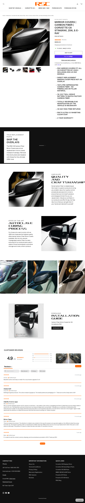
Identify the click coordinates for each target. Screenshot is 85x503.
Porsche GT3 (57, 8)
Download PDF (57, 328)
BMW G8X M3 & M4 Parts (63, 472)
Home (4, 15)
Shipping (57, 45)
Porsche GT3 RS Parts (62, 478)
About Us (31, 464)
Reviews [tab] (8, 367)
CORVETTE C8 (30, 8)
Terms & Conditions (35, 467)
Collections (8, 15)
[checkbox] (42, 371)
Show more (42, 443)
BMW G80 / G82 (44, 8)
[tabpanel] (42, 408)
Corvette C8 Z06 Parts (62, 469)
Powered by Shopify (42, 498)
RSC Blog (58, 480)
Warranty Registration (35, 472)
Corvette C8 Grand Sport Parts (65, 467)
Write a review (78, 366)
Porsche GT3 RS (70, 8)
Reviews (31, 478)
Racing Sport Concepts (61, 19)
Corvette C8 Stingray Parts (64, 464)
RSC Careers (32, 475)
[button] (42, 353)
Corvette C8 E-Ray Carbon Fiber (18, 15)
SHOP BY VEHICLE (15, 8)
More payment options (68, 60)
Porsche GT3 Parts (61, 475)
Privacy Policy (33, 469)
